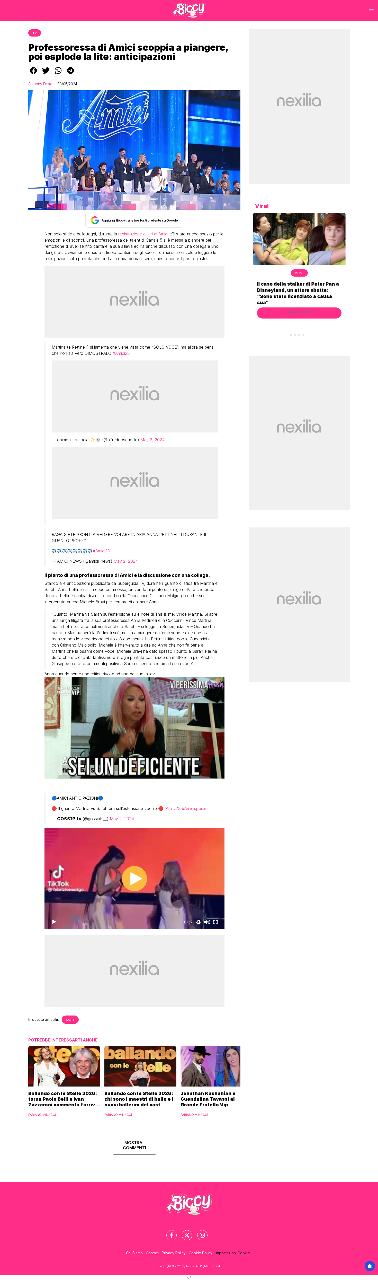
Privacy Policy (174, 1253)
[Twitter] (184, 1232)
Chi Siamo (134, 1253)
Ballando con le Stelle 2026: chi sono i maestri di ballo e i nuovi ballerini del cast (138, 1099)
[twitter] (46, 74)
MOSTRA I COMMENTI (134, 1145)
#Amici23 (121, 353)
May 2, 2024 (152, 439)
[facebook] (33, 74)
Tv (34, 33)
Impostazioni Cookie (232, 1253)
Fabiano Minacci (42, 1115)
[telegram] (70, 74)
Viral (299, 273)
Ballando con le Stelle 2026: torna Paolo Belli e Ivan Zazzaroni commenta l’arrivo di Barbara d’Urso (63, 1099)
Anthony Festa (40, 84)
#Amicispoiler (194, 808)
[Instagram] (199, 1232)
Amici (70, 1020)
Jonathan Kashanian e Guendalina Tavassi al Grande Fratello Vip (208, 1099)
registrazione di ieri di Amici (143, 233)
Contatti (152, 1253)
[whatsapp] (58, 74)
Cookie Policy (200, 1253)
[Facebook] (168, 1232)
